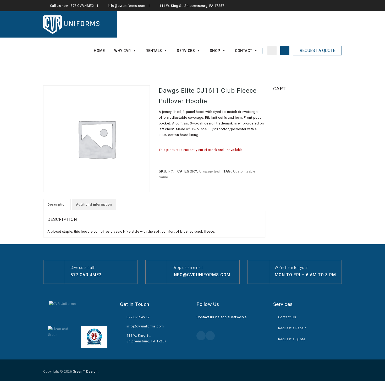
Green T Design (85, 371)
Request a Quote (291, 339)
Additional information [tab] (94, 204)
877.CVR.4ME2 (82, 6)
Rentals (154, 51)
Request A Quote (317, 50)
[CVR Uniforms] (72, 24)
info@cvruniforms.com (126, 6)
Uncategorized (209, 171)
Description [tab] (57, 204)
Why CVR (122, 51)
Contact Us (287, 317)
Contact (243, 51)
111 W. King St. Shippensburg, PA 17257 (191, 6)
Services (186, 51)
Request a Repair (292, 328)
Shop (215, 51)
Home (99, 51)
